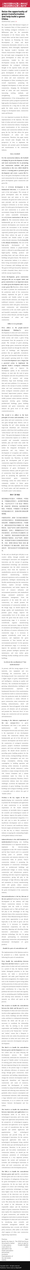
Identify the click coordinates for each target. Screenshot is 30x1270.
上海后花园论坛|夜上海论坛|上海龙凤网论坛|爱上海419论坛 (15, 5)
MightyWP (19, 1268)
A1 (16, 21)
